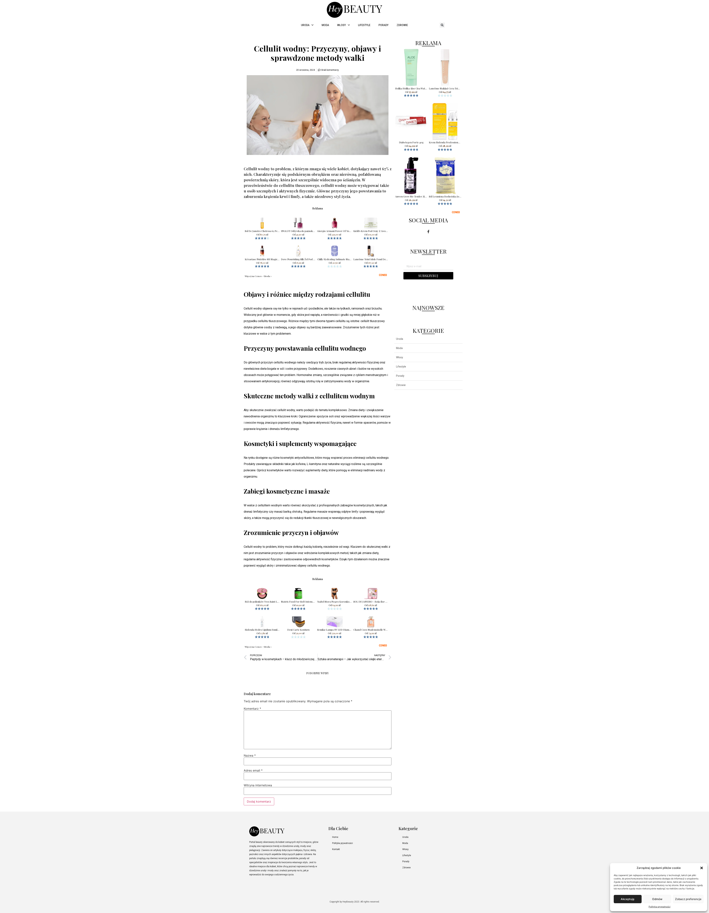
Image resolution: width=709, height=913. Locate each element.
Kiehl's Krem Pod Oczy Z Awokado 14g (370, 231)
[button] (701, 868)
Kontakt (336, 849)
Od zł (262, 234)
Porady (400, 375)
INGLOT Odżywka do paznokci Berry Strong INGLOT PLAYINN (298, 231)
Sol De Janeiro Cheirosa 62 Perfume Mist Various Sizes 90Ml (262, 231)
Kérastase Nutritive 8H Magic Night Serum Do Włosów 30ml (262, 259)
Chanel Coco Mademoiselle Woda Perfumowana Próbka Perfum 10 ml (370, 629)
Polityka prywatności (659, 906)
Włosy (399, 357)
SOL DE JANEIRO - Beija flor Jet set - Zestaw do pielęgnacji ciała (370, 601)
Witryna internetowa (258, 785)
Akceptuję (627, 899)
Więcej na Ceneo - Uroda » (258, 276)
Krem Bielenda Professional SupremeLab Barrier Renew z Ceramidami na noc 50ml (445, 142)
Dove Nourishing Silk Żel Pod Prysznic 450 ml (298, 259)
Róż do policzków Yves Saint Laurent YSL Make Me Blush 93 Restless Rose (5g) (262, 601)
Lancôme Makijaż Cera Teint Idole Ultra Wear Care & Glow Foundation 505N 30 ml (445, 88)
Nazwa (250, 755)
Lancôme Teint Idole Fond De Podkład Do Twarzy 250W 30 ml (370, 259)
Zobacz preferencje (688, 899)
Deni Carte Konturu (298, 629)
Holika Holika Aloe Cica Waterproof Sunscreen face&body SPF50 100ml (411, 88)
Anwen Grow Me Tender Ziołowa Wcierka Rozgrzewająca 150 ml (411, 196)
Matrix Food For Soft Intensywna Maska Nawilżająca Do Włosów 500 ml (298, 601)
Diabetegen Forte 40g (411, 142)
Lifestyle (401, 366)
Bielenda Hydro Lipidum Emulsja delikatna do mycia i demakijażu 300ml (262, 629)
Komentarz (252, 708)
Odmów (657, 899)
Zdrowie (401, 385)
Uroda (399, 338)
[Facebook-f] (428, 231)
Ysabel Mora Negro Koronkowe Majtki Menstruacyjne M (334, 601)
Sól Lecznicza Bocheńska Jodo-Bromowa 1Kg (445, 196)
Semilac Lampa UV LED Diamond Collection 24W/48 (334, 629)
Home (335, 837)
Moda (399, 348)
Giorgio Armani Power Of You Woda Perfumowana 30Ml (334, 231)
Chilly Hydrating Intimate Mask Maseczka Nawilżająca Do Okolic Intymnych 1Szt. (334, 259)
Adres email (253, 770)
